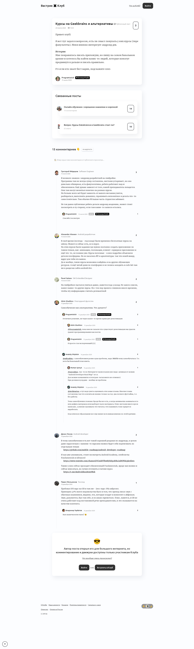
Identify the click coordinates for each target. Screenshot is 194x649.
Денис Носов (67, 433)
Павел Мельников (69, 481)
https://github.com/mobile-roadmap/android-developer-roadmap (94, 449)
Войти (148, 5)
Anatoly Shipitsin (72, 353)
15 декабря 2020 (66, 302)
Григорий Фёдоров (69, 171)
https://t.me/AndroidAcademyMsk (79, 471)
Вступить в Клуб (104, 565)
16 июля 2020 (65, 279)
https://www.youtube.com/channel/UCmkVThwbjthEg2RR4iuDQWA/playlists (98, 460)
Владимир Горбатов (74, 509)
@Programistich (74, 329)
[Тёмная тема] (151, 603)
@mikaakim (68, 358)
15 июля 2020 (65, 173)
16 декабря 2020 (86, 353)
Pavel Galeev (66, 277)
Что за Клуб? (135, 5)
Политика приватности (78, 602)
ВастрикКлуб (53, 5)
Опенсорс (44, 607)
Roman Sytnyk (76, 367)
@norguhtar (73, 371)
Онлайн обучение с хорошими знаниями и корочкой (89, 106)
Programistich (71, 213)
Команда (65, 602)
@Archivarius (73, 390)
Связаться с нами (94, 602)
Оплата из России (56, 607)
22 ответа (67, 127)
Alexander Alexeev (69, 233)
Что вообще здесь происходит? (97, 556)
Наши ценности (54, 602)
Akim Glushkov (67, 300)
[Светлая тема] (144, 603)
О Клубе (44, 602)
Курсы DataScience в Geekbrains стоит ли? (92, 124)
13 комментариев (70, 109)
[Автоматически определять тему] (147, 603)
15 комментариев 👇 (66, 148)
